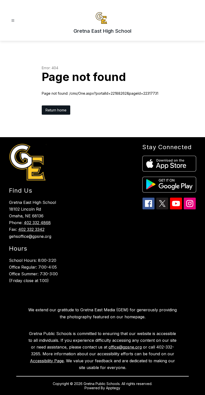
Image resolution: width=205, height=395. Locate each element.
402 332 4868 (37, 222)
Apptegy (113, 388)
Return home (56, 110)
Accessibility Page (47, 360)
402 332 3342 (31, 229)
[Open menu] (13, 20)
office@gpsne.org (125, 347)
